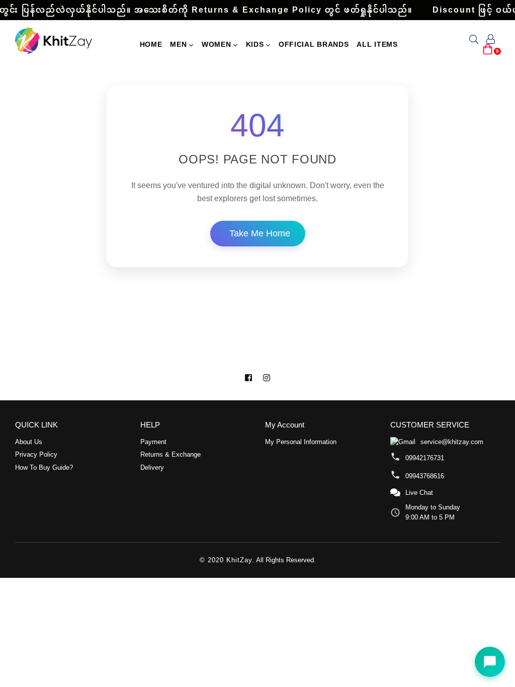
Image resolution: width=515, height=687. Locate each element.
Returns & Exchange (170, 454)
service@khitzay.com (451, 442)
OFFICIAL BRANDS (314, 44)
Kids (256, 44)
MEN (179, 44)
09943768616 (424, 476)
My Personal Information (300, 442)
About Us (28, 442)
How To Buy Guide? (44, 467)
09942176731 (424, 458)
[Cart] (487, 53)
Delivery (152, 467)
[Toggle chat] (490, 662)
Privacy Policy (36, 454)
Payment (153, 442)
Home (151, 44)
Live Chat (419, 492)
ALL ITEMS (377, 44)
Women (217, 44)
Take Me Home (259, 233)
